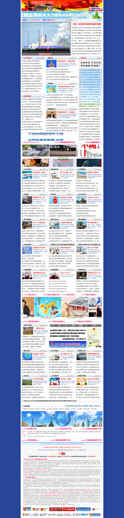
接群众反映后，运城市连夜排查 (90, 126)
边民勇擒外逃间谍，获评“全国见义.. (88, 286)
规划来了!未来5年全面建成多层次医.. (89, 387)
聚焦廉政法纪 (51, 109)
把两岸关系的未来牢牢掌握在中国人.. (89, 364)
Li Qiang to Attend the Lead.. (58, 283)
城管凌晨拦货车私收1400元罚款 (90, 72)
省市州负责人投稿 (40, 58)
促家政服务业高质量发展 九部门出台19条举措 (86, 43)
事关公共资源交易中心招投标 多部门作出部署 (86, 46)
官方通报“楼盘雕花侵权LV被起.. (90, 104)
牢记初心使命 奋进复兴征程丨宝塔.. (88, 183)
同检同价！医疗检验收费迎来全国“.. (88, 395)
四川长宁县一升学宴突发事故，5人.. (88, 256)
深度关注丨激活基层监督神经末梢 (61, 213)
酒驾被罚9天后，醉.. (39, 197)
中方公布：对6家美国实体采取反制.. (34, 283)
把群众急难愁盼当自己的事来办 (33, 99)
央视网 (36, 433)
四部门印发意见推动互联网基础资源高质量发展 (87, 51)
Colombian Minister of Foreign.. (59, 286)
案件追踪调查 (27, 219)
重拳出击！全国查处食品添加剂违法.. (35, 336)
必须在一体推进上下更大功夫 (32, 73)
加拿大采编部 (94, 409)
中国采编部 (25, 409)
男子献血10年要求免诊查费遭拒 (90, 139)
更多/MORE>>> (73, 58)
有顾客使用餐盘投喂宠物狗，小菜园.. (35, 339)
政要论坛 (50, 58)
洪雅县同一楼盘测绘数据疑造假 (90, 129)
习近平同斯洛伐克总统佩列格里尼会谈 (59, 72)
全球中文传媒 (35, 5)
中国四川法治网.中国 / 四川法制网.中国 (89, 244)
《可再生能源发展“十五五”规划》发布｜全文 (86, 38)
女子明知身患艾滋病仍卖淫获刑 (33, 86)
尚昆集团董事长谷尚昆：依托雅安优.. (62, 233)
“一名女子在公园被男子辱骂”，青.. (33, 208)
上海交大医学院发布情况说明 (59, 364)
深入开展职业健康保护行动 (31, 124)
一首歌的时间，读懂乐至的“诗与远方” (66, 51)
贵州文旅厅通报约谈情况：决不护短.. (62, 258)
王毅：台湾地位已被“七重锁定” (87, 372)
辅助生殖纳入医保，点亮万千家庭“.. (88, 389)
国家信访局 (97, 431)
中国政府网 (60, 431)
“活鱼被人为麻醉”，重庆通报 (32, 346)
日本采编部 (49, 409)
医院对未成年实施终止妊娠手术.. (90, 108)
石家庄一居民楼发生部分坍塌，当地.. (34, 213)
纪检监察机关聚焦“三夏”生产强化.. (33, 387)
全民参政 (53, 194)
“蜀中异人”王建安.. (66, 379)
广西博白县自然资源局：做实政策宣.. (62, 261)
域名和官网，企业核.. (39, 172)
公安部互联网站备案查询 (55, 433)
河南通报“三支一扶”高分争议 (90, 97)
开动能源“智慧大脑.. (66, 222)
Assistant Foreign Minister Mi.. (59, 288)
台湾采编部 (37, 409)
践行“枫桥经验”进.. (93, 222)
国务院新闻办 (92, 431)
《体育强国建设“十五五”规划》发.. (61, 372)
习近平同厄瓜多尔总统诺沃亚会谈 (58, 69)
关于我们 (42, 444)
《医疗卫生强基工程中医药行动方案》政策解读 (87, 35)
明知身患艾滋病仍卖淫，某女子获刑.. (34, 233)
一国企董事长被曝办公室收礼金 (90, 119)
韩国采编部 (67, 409)
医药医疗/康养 (82, 375)
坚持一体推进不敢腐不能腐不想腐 (87, 24)
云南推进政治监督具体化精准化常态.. (62, 256)
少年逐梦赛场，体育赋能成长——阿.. (62, 362)
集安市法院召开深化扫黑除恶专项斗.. (89, 236)
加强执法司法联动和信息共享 (32, 109)
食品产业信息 (28, 325)
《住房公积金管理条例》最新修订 (44, 317)
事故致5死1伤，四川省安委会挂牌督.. (89, 263)
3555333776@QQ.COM (34, 20)
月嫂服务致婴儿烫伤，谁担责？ (60, 188)
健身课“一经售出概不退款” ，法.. (60, 185)
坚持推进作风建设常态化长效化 (87, 211)
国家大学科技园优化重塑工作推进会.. (62, 369)
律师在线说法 (54, 169)
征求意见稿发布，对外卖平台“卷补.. (61, 206)
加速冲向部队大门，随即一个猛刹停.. (89, 288)
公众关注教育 (54, 350)
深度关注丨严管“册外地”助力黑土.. (33, 389)
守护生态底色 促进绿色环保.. (59, 266)
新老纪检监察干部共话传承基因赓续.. (62, 392)
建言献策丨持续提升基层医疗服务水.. (62, 216)
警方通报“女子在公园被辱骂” (32, 81)
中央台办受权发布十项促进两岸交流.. (89, 367)
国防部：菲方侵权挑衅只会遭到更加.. (89, 291)
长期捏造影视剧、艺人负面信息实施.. (34, 238)
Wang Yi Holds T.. (65, 273)
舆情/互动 (83, 58)
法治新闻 (26, 194)
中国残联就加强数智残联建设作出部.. (34, 364)
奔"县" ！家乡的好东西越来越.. (33, 101)
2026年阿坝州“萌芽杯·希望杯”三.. (33, 256)
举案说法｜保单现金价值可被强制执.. (62, 180)
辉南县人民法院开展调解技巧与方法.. (89, 231)
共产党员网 (29, 431)
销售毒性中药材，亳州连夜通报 (90, 101)
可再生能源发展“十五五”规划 (32, 127)
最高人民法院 (47, 431)
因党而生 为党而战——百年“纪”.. (88, 185)
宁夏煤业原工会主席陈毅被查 (32, 66)
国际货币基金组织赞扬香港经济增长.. (89, 362)
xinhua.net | (48, 436)
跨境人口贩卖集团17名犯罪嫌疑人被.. (34, 236)
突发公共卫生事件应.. (93, 379)
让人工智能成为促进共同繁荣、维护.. (34, 191)
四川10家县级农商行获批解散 (59, 236)
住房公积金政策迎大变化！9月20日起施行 (60, 95)
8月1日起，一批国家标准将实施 (57, 105)
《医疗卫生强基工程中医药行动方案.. (89, 397)
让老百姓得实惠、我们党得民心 (33, 117)
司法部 (80, 431)
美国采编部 (43, 409)
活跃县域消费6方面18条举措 (32, 106)
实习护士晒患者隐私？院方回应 (90, 80)
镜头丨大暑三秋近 (28, 258)
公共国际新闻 (54, 269)
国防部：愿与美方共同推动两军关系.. (89, 281)
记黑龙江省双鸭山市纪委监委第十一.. (62, 387)
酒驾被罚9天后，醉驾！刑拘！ (98, 317)
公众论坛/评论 (82, 194)
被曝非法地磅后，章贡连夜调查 (90, 121)
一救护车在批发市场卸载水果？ (90, 114)
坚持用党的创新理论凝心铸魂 (86, 216)
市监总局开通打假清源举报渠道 (90, 136)
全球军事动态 (82, 269)
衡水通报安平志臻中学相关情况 (90, 94)
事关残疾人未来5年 (39, 354)
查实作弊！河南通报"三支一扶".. (91, 89)
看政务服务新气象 (65, 247)
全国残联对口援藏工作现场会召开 (33, 362)
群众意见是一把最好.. (66, 197)
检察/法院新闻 (82, 219)
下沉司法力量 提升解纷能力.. (32, 63)
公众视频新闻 (82, 169)
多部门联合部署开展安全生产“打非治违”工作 (86, 53)
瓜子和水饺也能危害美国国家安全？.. (34, 281)
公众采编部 (47, 444)
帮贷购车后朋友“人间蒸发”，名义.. (61, 191)
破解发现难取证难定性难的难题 (33, 111)
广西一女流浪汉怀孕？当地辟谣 (90, 111)
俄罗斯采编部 (87, 409)
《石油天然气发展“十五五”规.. (33, 104)
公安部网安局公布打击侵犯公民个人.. (34, 185)
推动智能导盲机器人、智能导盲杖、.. (34, 369)
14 (66, 49)
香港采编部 (31, 409)
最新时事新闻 (27, 96)
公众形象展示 (55, 375)
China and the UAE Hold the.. (59, 281)
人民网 (28, 433)
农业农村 (26, 375)
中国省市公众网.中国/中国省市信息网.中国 (62, 244)
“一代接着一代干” (29, 119)
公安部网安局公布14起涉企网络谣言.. (34, 180)
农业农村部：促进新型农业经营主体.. (34, 397)
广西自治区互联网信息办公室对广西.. (34, 183)
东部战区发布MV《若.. (94, 273)
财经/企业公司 (55, 219)
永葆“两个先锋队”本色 (84, 180)
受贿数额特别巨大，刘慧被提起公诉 (59, 125)
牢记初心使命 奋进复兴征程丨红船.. (88, 191)
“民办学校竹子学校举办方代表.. (90, 131)
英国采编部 (55, 409)
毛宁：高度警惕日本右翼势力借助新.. (34, 288)
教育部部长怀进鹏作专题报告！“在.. (61, 367)
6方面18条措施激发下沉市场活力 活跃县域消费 (87, 30)
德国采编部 (61, 409)
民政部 (76, 431)
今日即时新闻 (27, 58)
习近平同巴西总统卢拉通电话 (57, 74)
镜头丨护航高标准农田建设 (31, 395)
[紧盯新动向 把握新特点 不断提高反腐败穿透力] (62, 16)
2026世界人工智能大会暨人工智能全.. (34, 291)
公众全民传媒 (27, 169)
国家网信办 (85, 431)
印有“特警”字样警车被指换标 (90, 77)
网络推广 (99, 58)
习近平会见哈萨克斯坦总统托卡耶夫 (59, 79)
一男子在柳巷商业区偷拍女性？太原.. (34, 216)
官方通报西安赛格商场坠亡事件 (90, 82)
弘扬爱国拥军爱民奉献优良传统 (33, 129)
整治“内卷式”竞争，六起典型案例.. (33, 231)
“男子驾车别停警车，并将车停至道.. (34, 211)
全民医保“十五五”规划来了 (32, 91)
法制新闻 (50, 83)
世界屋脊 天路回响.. (93, 172)
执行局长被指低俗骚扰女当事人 (90, 84)
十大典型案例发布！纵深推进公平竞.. (34, 241)
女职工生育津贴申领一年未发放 (90, 124)
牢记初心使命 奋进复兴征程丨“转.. (88, 188)
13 (63, 49)
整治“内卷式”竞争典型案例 (32, 61)
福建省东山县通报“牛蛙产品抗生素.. (34, 341)
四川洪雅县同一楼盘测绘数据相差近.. (62, 208)
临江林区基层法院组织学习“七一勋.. (88, 241)
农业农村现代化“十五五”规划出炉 (33, 392)
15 (68, 49)
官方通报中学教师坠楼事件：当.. (90, 134)
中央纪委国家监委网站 (38, 431)
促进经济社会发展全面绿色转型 (33, 114)
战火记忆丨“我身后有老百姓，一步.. (61, 397)
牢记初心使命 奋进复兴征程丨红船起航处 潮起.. (43, 51)
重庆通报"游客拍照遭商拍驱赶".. (91, 70)
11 (59, 49)
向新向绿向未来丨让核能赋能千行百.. (62, 241)
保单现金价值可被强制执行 (32, 71)
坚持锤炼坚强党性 (83, 213)
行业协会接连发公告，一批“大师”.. (61, 238)
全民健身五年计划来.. (39, 247)
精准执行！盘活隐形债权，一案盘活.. (89, 238)
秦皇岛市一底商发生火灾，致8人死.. (34, 206)
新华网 (32, 433)
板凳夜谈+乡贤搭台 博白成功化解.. (61, 263)
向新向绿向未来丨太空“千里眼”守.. (61, 231)
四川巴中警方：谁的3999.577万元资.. (89, 258)
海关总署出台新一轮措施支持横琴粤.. (89, 369)
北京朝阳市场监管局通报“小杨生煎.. (34, 344)
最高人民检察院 (54, 431)
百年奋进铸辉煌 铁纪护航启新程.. (61, 389)
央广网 (39, 433)
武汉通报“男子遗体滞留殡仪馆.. (90, 75)
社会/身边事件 (27, 244)
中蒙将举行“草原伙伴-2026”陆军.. (88, 283)
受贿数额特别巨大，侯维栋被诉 (33, 78)
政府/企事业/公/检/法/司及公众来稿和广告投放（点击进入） (83, 406)
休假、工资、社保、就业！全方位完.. (34, 266)
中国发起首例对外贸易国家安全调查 (34, 286)
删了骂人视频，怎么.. (66, 172)
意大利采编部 (80, 409)
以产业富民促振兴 (38, 379)
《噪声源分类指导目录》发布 (32, 88)
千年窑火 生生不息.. (93, 197)
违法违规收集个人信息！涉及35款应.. (34, 188)
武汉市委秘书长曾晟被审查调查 (33, 68)
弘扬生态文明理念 (83, 208)
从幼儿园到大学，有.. (66, 354)
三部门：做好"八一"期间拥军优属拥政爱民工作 (87, 40)
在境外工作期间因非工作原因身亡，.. (62, 183)
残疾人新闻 (27, 350)
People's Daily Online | (40, 436)
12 (61, 49)
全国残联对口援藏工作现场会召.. (33, 83)
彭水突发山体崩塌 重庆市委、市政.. (34, 263)
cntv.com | (54, 436)
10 (57, 49)
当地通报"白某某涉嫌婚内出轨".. (91, 87)
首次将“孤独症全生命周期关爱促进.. (34, 367)
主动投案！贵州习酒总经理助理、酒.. (34, 261)
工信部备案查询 (45, 433)
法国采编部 (73, 409)
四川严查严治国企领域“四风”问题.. (88, 266)
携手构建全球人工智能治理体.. (66, 61)
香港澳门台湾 (82, 350)
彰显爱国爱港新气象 (93, 354)
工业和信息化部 (67, 431)
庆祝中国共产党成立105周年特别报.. (62, 395)
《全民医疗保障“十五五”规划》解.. (88, 392)
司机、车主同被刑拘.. (39, 222)
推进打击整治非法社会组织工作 (33, 122)
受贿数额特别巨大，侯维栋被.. (66, 112)
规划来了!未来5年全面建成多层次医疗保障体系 (87, 27)
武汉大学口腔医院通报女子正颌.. (91, 99)
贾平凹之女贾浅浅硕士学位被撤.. (90, 116)
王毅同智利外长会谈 (39, 273)
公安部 (73, 431)
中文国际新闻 (27, 269)
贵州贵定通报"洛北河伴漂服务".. (91, 92)
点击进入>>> (53, 20)
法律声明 (53, 444)
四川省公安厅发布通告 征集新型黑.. (88, 261)
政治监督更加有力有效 (57, 211)
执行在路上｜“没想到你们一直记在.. (88, 233)
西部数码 (64, 433)
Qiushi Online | (30, 436)
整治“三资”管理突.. (93, 247)
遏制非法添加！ (40, 328)
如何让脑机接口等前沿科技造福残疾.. (34, 372)
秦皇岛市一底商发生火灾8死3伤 (33, 76)
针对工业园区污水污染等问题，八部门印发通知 (87, 33)
